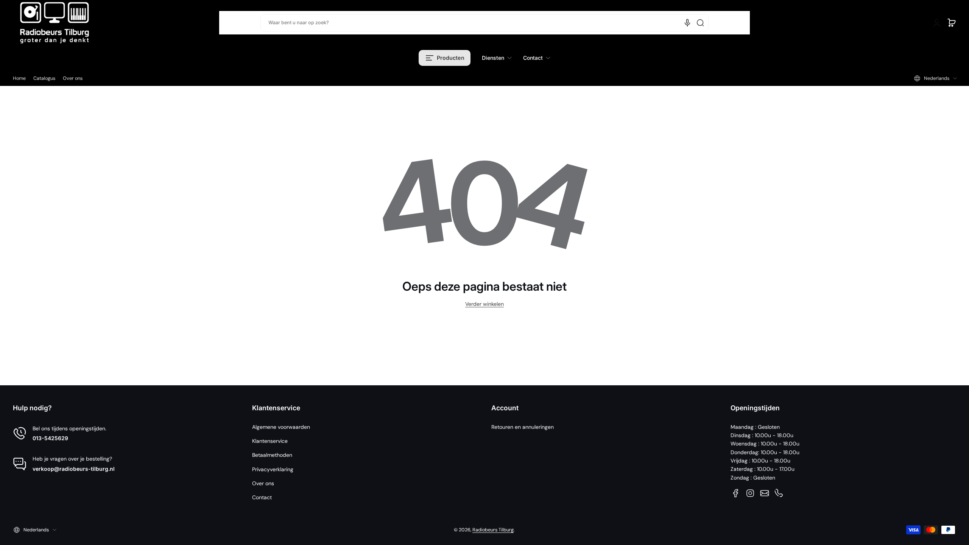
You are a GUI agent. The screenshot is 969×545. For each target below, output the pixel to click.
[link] (496, 58)
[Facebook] (735, 493)
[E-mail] (764, 493)
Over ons (73, 78)
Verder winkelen (484, 304)
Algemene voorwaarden (281, 427)
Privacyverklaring (272, 469)
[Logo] (54, 22)
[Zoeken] (700, 23)
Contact (262, 497)
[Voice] (687, 23)
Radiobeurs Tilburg (493, 530)
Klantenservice (270, 441)
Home (19, 78)
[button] (951, 22)
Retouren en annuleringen (522, 427)
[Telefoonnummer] (779, 493)
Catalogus (44, 78)
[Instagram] (750, 493)
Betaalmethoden (272, 455)
